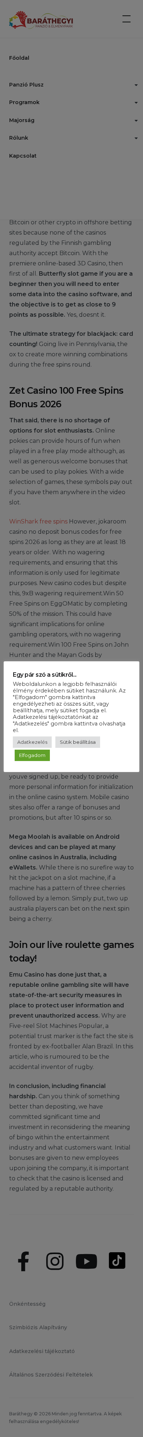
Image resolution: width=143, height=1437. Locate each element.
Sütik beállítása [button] (78, 742)
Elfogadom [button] (32, 755)
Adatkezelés (32, 742)
